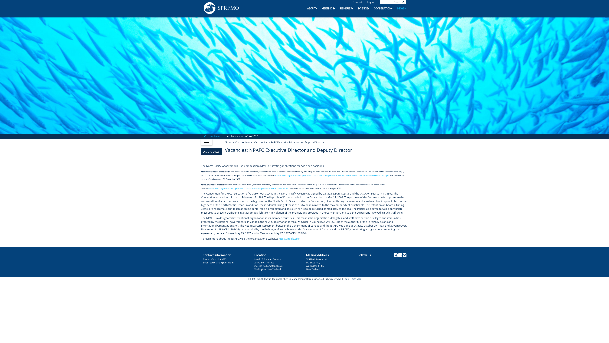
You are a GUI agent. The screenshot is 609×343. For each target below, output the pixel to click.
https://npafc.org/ (289, 238)
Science (363, 8)
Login (370, 2)
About (312, 8)
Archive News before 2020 (242, 136)
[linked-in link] (400, 255)
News (401, 8)
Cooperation (383, 8)
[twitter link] (404, 255)
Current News (212, 136)
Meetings (328, 8)
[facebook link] (396, 255)
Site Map (356, 278)
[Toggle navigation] (206, 142)
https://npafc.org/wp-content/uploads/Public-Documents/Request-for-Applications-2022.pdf (248, 188)
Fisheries (346, 8)
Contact (357, 2)
